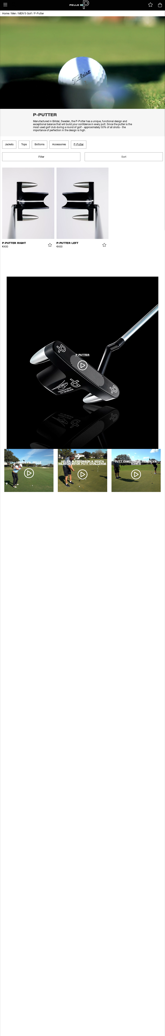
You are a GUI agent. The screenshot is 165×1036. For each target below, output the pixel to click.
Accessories (59, 144)
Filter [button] (41, 157)
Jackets (9, 144)
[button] (5, 4)
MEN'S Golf (25, 13)
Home (5, 13)
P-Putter (39, 13)
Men (13, 13)
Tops (24, 144)
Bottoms (39, 144)
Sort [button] (123, 157)
